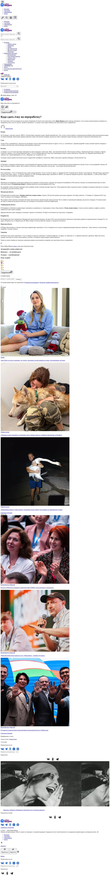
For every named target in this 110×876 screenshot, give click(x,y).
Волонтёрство (12, 55)
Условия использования (31, 282)
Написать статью (5, 76)
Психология (11, 62)
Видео (6, 70)
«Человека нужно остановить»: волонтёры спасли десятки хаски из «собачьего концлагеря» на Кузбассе (31, 435)
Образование (8, 12)
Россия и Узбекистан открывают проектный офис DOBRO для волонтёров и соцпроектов (27, 587)
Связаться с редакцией (7, 827)
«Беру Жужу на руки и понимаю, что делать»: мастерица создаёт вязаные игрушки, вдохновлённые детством (33, 360)
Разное (3, 109)
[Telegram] (57, 759)
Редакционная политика (11, 91)
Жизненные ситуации (10, 53)
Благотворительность (14, 56)
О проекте (7, 89)
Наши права (11, 59)
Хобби (9, 47)
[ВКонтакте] (48, 759)
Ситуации (7, 10)
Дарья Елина (13, 739)
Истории (6, 9)
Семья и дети (11, 58)
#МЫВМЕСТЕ (8, 65)
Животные (11, 45)
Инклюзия (11, 51)
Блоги (6, 13)
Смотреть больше (6, 513)
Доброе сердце (12, 44)
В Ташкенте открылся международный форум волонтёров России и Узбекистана (24, 730)
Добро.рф (12, 585)
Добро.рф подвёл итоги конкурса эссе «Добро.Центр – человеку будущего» (23, 655)
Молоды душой (12, 50)
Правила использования (11, 92)
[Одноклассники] (53, 759)
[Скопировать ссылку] (62, 759)
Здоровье (10, 61)
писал (15, 246)
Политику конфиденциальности (49, 282)
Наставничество (12, 48)
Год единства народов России (13, 68)
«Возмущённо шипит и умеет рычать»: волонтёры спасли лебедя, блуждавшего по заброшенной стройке (31, 509)
